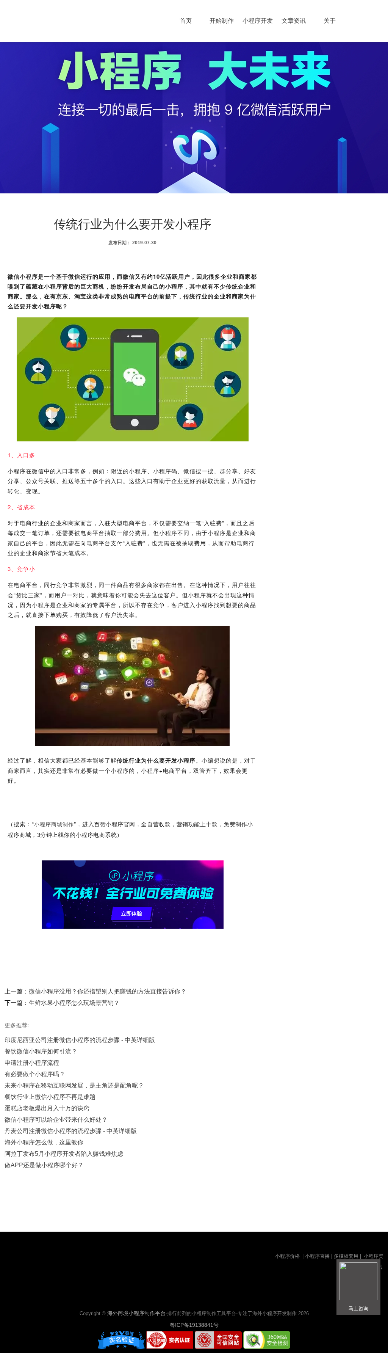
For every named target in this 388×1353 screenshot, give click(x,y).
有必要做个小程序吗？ (35, 1074)
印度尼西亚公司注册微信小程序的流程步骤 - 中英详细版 (80, 1040)
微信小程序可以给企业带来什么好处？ (56, 1119)
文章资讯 (294, 20)
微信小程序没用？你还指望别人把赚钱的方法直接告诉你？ (107, 991)
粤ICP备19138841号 (194, 1325)
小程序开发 (257, 20)
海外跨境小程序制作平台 (136, 1313)
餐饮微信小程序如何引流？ (41, 1051)
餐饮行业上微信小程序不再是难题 (50, 1097)
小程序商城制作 (54, 824)
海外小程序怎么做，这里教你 (44, 1142)
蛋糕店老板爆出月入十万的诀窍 (47, 1108)
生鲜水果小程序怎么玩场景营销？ (74, 1003)
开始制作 (222, 20)
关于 (330, 20)
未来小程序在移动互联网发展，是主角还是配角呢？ (74, 1085)
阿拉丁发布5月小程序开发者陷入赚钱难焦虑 (64, 1154)
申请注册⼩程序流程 (32, 1062)
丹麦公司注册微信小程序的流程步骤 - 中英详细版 (71, 1131)
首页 (186, 20)
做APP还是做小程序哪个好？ (44, 1165)
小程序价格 (288, 1256)
